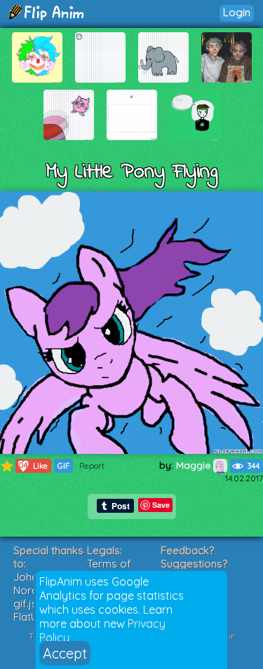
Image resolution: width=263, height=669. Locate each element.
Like (32, 465)
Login (236, 12)
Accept (65, 653)
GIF (63, 466)
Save (161, 504)
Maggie (194, 465)
